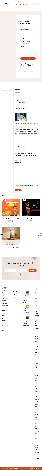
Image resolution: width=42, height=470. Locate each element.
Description (5, 89)
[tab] (7, 89)
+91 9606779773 (7, 4)
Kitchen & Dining (37, 400)
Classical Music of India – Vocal (37, 322)
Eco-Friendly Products (37, 336)
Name (16, 174)
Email (16, 179)
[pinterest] (2, 335)
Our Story (15, 291)
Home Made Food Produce (36, 373)
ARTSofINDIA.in (36, 468)
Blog (14, 294)
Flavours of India (37, 353)
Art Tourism (36, 293)
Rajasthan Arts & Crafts (37, 433)
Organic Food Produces (37, 412)
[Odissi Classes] (31, 199)
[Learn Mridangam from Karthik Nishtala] (11, 199)
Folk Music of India (36, 359)
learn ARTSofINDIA (25, 63)
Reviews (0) (5, 92)
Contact (15, 297)
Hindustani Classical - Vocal (24, 62)
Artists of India (37, 297)
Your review (18, 162)
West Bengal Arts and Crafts (36, 446)
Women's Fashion (37, 453)
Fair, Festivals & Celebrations (37, 344)
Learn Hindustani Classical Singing (29, 64)
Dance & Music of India (37, 330)
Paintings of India (37, 423)
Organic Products (37, 418)
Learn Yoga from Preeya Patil (11, 247)
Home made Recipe (36, 380)
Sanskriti (20, 468)
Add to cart (28, 58)
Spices (36, 438)
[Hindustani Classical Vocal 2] (7, 17)
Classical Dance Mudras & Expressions (37, 314)
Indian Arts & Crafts (36, 386)
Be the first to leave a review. (25, 29)
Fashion (36, 349)
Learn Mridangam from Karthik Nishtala (11, 219)
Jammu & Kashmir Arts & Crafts (37, 394)
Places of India (37, 427)
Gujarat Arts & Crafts (36, 365)
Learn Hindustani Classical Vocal (25, 65)
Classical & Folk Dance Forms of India (37, 305)
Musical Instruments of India (37, 406)
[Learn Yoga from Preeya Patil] (11, 228)
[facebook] (2, 333)
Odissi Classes (31, 218)
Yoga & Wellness (37, 457)
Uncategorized (37, 441)
